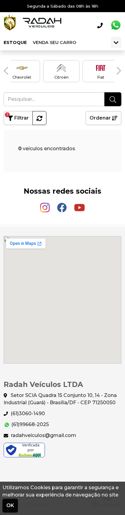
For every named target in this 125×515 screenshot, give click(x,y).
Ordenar (101, 118)
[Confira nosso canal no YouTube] (79, 205)
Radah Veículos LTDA (32, 25)
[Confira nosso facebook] (62, 205)
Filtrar (18, 117)
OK (10, 505)
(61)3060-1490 (27, 413)
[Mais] (116, 42)
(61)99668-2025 (29, 424)
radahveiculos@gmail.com (43, 435)
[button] (6, 70)
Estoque (15, 42)
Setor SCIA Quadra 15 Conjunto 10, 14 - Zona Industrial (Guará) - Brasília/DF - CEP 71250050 (60, 398)
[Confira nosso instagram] (45, 205)
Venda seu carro (54, 42)
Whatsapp (115, 25)
